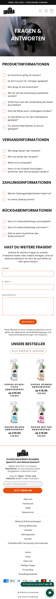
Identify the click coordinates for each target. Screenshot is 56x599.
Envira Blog (28, 570)
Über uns (28, 499)
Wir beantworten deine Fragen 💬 (37, 584)
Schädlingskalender (28, 574)
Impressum (28, 503)
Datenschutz (28, 512)
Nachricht (9, 295)
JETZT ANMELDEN (23, 490)
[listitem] (22, 461)
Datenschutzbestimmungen (21, 335)
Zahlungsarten (28, 534)
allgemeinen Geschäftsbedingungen (31, 332)
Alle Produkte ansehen (28, 351)
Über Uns (27, 561)
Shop (28, 556)
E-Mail (6, 282)
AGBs (28, 508)
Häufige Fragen (28, 565)
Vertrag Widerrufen (28, 526)
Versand (28, 530)
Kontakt (28, 539)
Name (5, 268)
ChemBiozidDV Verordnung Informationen (28, 543)
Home (28, 552)
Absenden (28, 322)
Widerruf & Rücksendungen (28, 521)
